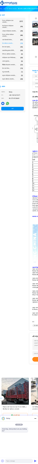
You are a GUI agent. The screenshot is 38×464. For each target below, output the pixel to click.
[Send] (35, 461)
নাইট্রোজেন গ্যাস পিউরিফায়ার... (12, 57)
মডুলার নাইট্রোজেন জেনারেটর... (12, 75)
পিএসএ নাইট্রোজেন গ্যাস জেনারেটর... (12, 21)
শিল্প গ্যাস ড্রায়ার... (12, 47)
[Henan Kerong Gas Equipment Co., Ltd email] (2, 103)
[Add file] (2, 461)
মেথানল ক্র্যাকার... (12, 61)
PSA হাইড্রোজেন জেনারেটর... (12, 65)
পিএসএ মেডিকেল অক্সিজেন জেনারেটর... (12, 35)
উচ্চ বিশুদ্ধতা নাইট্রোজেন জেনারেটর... (12, 26)
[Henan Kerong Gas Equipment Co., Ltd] (8, 3)
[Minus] (35, 418)
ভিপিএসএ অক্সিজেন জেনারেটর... (12, 54)
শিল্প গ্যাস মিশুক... (12, 68)
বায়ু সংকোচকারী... (12, 72)
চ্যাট (12, 108)
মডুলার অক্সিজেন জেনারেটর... (12, 79)
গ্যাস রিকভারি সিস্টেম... (12, 40)
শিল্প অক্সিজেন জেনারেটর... (12, 43)
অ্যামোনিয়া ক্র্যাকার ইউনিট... (12, 50)
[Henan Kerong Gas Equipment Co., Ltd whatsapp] (7, 103)
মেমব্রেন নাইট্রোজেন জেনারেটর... (12, 31)
